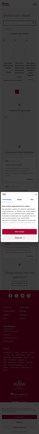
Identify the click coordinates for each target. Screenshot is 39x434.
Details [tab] (19, 199)
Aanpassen (18, 238)
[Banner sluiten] (36, 194)
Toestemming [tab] (6, 199)
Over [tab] (32, 199)
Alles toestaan (19, 231)
